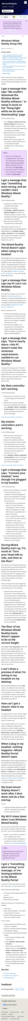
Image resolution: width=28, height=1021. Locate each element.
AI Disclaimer (4, 1012)
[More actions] (25, 36)
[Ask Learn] (22, 36)
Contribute (4, 1014)
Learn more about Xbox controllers (11, 417)
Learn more (16, 174)
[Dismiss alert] (25, 2)
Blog (22, 1012)
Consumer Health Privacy (7, 1016)
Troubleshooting (9, 978)
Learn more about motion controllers (12, 465)
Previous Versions (14, 1012)
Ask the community (10, 973)
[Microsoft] (14, 17)
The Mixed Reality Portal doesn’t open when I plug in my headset (14, 66)
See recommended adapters (17, 843)
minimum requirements (14, 296)
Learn (3, 36)
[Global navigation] (1, 17)
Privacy (10, 1014)
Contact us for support (11, 975)
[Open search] (20, 17)
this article (19, 167)
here (12, 886)
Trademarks (4, 1019)
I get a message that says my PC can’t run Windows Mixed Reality (13, 70)
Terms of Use (20, 1016)
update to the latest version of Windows (13, 778)
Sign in (25, 17)
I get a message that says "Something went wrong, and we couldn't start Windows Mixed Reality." (14, 62)
